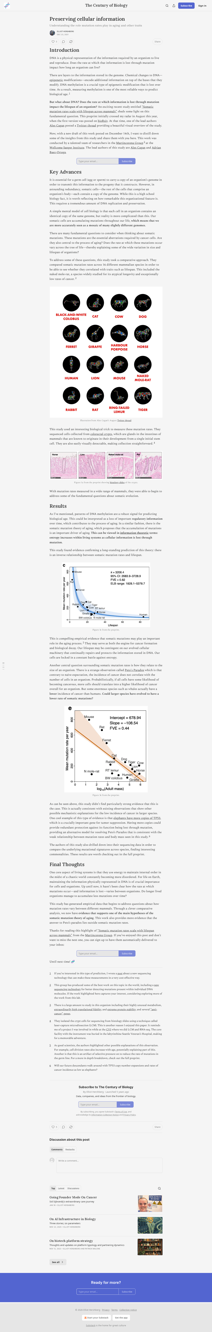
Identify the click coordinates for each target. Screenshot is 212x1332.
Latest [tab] (61, 1188)
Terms (114, 1309)
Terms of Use (121, 1111)
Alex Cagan (57, 125)
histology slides (117, 482)
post (119, 973)
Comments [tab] (56, 1149)
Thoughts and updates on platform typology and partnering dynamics (87, 1245)
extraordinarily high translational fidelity (77, 1010)
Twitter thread (86, 125)
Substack (90, 1325)
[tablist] (63, 1149)
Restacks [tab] (69, 1149)
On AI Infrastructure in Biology (73, 1219)
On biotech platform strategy (71, 1241)
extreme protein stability (121, 1010)
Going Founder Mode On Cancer (73, 1197)
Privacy (105, 1309)
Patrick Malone (92, 1249)
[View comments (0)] (63, 42)
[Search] (167, 5)
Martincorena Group (129, 143)
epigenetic (56, 80)
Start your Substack (97, 1317)
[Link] (45, 50)
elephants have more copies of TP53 (136, 818)
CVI (108, 1030)
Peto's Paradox (134, 670)
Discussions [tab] (73, 1188)
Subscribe (186, 5)
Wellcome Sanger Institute (67, 147)
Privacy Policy (129, 1114)
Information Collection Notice (105, 1114)
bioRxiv (103, 121)
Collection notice (128, 1309)
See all (56, 1262)
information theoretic (134, 533)
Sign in (202, 5)
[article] (106, 1203)
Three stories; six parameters (65, 1223)
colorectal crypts (101, 434)
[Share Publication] (174, 5)
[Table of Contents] (3, 666)
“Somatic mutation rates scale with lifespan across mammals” (101, 109)
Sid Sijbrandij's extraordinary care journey (72, 1201)
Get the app (121, 1317)
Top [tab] (53, 1188)
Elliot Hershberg (65, 31)
